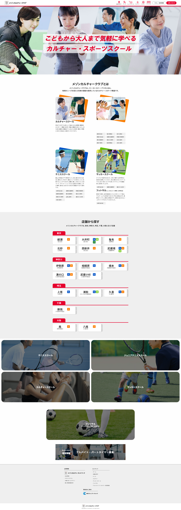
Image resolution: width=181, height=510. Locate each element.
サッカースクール (97, 481)
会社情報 (67, 476)
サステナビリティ (69, 478)
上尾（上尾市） (69, 196)
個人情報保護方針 (69, 483)
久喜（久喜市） (119, 139)
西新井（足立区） (100, 136)
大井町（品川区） (59, 190)
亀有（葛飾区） (109, 134)
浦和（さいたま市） (79, 196)
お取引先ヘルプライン (70, 480)
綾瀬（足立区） (100, 134)
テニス (94, 476)
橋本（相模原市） (100, 139)
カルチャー (95, 478)
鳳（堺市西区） (109, 142)
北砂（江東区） (119, 134)
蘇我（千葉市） (100, 142)
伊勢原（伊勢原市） (120, 136)
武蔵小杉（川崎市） (60, 196)
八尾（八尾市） (119, 142)
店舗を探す (95, 474)
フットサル (95, 483)
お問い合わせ (171, 3)
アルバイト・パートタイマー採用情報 (101, 485)
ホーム (94, 472)
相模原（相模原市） (60, 193)
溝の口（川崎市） (110, 139)
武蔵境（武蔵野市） (110, 136)
